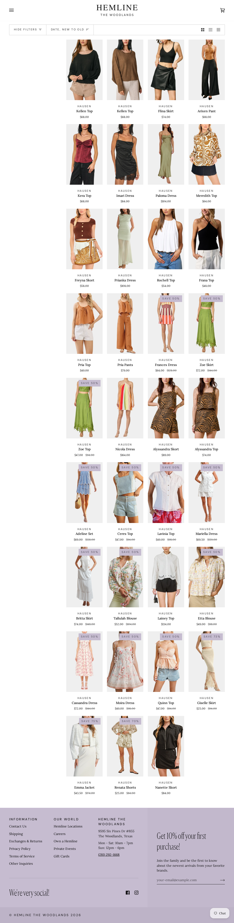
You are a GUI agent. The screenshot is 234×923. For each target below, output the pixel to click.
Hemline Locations (68, 826)
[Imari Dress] (125, 154)
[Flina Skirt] (166, 70)
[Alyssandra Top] (207, 408)
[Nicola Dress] (125, 408)
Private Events (65, 849)
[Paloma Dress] (166, 154)
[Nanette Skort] (166, 746)
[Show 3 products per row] (210, 30)
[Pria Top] (84, 323)
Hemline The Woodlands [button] (112, 821)
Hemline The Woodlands (41, 915)
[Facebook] (128, 893)
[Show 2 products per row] (203, 30)
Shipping (16, 834)
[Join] (219, 880)
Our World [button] (66, 819)
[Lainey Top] (166, 577)
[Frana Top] (207, 239)
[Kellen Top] (84, 70)
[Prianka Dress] (125, 239)
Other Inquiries (21, 864)
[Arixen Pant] (207, 70)
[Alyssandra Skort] (166, 408)
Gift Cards (61, 856)
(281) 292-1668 (109, 855)
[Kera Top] (84, 154)
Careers (60, 834)
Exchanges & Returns (25, 841)
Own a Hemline (65, 841)
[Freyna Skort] (84, 239)
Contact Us (18, 826)
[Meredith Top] (207, 154)
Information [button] (23, 819)
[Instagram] (136, 893)
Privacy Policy (20, 849)
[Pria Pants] (125, 323)
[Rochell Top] (166, 239)
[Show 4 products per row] (220, 30)
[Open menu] (16, 10)
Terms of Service (22, 856)
